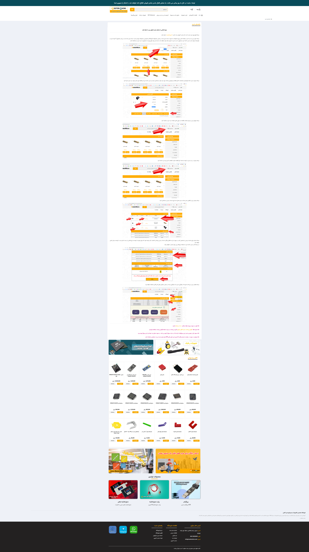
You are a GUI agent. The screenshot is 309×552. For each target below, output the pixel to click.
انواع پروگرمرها (134, 15)
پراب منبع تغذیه (154, 502)
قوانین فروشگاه (159, 533)
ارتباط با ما (174, 538)
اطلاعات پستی (174, 533)
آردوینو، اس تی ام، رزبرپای (162, 15)
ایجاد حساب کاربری (158, 538)
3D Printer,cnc (151, 15)
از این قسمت (169, 35)
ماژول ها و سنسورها (174, 15)
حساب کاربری (174, 541)
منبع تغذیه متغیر (123, 502)
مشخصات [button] (112, 384)
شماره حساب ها (173, 530)
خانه (200, 15)
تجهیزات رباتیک (142, 15)
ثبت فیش (174, 536)
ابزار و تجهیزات (184, 15)
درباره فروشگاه (159, 530)
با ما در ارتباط (178, 326)
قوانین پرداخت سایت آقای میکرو (184, 330)
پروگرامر (185, 502)
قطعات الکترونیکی (193, 15)
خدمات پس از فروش (157, 536)
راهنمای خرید (267, 19)
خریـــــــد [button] (120, 384)
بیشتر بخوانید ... (302, 518)
